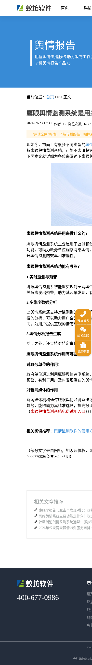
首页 (65, 8)
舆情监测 (85, 659)
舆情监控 (34, 8)
